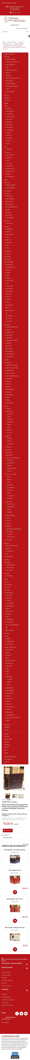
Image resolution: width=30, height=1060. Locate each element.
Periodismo (8, 584)
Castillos (9, 119)
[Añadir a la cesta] (15, 892)
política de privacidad (16, 1049)
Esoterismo (9, 688)
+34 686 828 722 (15, 9)
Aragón (8, 436)
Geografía (9, 644)
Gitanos (8, 696)
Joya (7, 67)
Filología (7, 254)
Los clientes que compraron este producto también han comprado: (3, 795)
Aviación (8, 655)
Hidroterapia (10, 565)
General (8, 108)
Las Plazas (9, 611)
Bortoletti (4, 983)
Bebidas (8, 278)
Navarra (8, 526)
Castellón (10, 537)
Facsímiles (9, 316)
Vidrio (8, 143)
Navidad (8, 709)
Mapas (6, 734)
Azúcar (8, 270)
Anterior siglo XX (12, 327)
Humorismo (9, 395)
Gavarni (7, 727)
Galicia (8, 518)
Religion (7, 590)
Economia (7, 191)
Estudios (8, 384)
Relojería (9, 138)
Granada (10, 422)
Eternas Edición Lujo (13, 62)
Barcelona (10, 504)
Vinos (7, 275)
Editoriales (10, 204)
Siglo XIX (8, 318)
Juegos (8, 701)
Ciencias (7, 152)
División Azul (10, 354)
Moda (6, 579)
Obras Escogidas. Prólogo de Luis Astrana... (15, 927)
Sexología (9, 223)
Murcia (8, 523)
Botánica (9, 158)
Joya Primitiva (10, 64)
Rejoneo (8, 614)
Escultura (9, 125)
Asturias (9, 447)
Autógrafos (10, 403)
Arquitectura (10, 116)
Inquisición (9, 357)
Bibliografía (10, 310)
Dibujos (6, 762)
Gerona (9, 512)
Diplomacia (9, 351)
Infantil (8, 381)
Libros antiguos (6, 972)
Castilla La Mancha (12, 458)
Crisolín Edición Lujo (13, 78)
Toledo (9, 471)
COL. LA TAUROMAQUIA (12, 625)
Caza (6, 180)
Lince (7, 89)
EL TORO (8, 600)
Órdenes (8, 343)
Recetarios (9, 264)
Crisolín (8, 75)
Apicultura (9, 305)
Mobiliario (9, 127)
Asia (5, 147)
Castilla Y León (11, 474)
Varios (8, 608)
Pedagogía (9, 712)
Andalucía (9, 411)
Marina (6, 560)
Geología (9, 163)
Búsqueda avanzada (22, 28)
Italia (8, 237)
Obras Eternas (11, 59)
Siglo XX (8, 329)
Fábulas (8, 387)
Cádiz (8, 416)
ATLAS (6, 753)
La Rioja (8, 521)
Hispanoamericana (12, 376)
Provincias (8, 739)
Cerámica (9, 122)
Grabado (8, 133)
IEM (7, 554)
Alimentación (10, 267)
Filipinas (9, 149)
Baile (7, 658)
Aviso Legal (5, 1002)
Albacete (10, 460)
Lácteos (8, 294)
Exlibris (8, 212)
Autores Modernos (12, 86)
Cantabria (9, 455)
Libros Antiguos (9, 54)
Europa (6, 226)
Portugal (9, 242)
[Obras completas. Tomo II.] (15, 880)
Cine (7, 668)
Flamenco (7, 251)
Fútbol (9, 682)
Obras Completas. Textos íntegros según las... (15, 850)
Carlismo (9, 338)
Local (6, 406)
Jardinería (9, 166)
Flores (6, 730)
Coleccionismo (6, 975)
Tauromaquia (8, 592)
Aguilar (6, 57)
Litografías (8, 759)
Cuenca (9, 465)
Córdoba (9, 419)
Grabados (7, 725)
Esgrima (9, 679)
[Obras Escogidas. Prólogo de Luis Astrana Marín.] (15, 937)
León (8, 482)
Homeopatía (10, 567)
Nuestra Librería (6, 997)
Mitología (9, 348)
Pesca (9, 684)
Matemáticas (10, 168)
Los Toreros (10, 603)
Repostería (9, 291)
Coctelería (9, 280)
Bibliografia (10, 199)
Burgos (9, 479)
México (8, 100)
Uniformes (9, 576)
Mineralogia (10, 171)
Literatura (8, 362)
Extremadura (10, 515)
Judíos (6, 360)
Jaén (8, 427)
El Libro (7, 193)
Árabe (6, 103)
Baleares (9, 449)
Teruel (9, 441)
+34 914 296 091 (15, 8)
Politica (7, 587)
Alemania (9, 229)
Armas (8, 652)
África (6, 95)
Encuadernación (11, 207)
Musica (6, 582)
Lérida (9, 509)
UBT (7, 627)
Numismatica (10, 707)
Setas (7, 302)
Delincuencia (10, 188)
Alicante (10, 534)
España (8, 408)
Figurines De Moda (10, 757)
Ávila (8, 477)
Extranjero (10, 641)
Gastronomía (8, 262)
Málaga (9, 430)
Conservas (9, 289)
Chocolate (9, 286)
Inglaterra (9, 234)
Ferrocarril (10, 690)
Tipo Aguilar (10, 92)
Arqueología (10, 111)
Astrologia (9, 650)
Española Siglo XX (12, 368)
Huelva (9, 424)
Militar (6, 573)
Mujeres (8, 704)
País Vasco (9, 540)
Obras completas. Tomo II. (15, 870)
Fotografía (9, 130)
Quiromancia (10, 715)
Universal (9, 335)
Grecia (8, 240)
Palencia (10, 485)
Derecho (7, 182)
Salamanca (11, 487)
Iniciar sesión (15, 25)
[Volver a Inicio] (3, 42)
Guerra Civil (10, 332)
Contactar (13, 3)
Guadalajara (11, 468)
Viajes (6, 636)
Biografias (9, 663)
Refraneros (10, 389)
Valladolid (10, 496)
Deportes (9, 677)
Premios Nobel (10, 83)
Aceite (8, 308)
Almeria (9, 414)
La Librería (4, 3)
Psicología (9, 570)
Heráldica (9, 699)
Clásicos (9, 392)
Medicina (7, 562)
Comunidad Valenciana (13, 529)
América (7, 97)
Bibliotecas (9, 201)
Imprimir (6, 835)
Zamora (9, 498)
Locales (8, 299)
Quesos (8, 297)
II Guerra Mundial (11, 340)
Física (8, 160)
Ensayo (8, 209)
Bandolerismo (10, 185)
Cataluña (9, 501)
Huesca (9, 438)
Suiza (7, 248)
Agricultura (10, 155)
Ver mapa (4, 1022)
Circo (7, 671)
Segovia (9, 490)
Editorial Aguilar (6, 986)
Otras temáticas (10, 647)
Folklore (7, 259)
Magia (8, 720)
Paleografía (10, 218)
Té (6, 313)
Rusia (7, 245)
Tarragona (10, 507)
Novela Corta (10, 373)
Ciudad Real (11, 463)
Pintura (8, 135)
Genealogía (9, 693)
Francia (8, 232)
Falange (8, 346)
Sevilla (9, 432)
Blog (9, 3)
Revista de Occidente (13, 717)
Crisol (8, 73)
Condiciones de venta (8, 1000)
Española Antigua (12, 365)
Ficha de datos (7, 837)
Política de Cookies (7, 1005)
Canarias (9, 452)
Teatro (8, 400)
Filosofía (7, 256)
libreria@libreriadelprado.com (16, 6)
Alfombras (9, 114)
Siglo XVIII (9, 321)
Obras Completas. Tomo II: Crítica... (15, 899)
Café (7, 283)
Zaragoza (10, 444)
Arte (5, 106)
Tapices (8, 141)
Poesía (8, 397)
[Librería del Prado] (15, 19)
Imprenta (9, 215)
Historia (7, 324)
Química (8, 174)
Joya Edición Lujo (11, 70)
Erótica (7, 221)
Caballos (9, 666)
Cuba (7, 674)
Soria (8, 493)
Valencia (10, 531)
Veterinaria (10, 176)
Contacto (4, 994)
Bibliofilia (9, 196)
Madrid (6, 543)
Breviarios (9, 81)
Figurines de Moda (7, 980)
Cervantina (9, 370)
